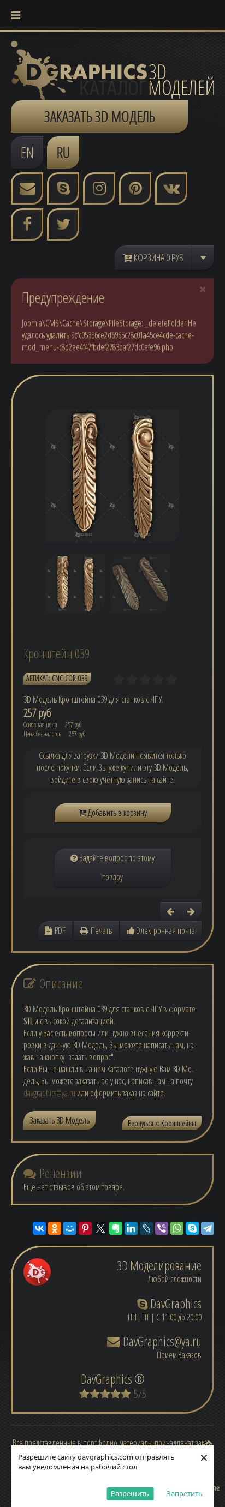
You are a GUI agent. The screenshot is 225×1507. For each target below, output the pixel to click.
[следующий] (191, 911)
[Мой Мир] (69, 1228)
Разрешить (130, 1493)
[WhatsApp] (176, 1228)
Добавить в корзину (116, 813)
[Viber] (161, 1228)
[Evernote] (115, 1228)
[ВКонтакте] (39, 1228)
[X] (100, 1228)
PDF (59, 930)
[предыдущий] (170, 911)
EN (27, 152)
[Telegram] (207, 1228)
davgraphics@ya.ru (49, 1093)
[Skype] (192, 1228)
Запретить (185, 1493)
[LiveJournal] (146, 1228)
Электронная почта (165, 930)
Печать (100, 930)
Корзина (157, 257)
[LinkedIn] (131, 1228)
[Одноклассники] (54, 1228)
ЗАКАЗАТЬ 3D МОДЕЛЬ (99, 116)
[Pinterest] (85, 1228)
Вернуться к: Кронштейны (162, 1123)
